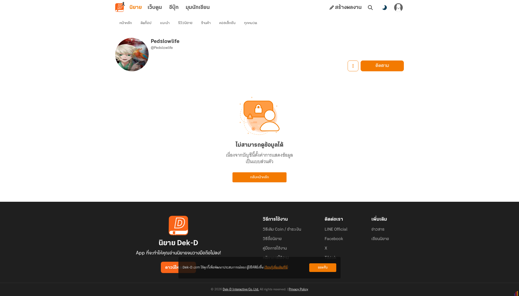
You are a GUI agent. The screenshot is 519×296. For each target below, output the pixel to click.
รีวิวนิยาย (185, 23)
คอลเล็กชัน (227, 23)
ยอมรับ (323, 267)
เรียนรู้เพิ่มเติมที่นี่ (276, 267)
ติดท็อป (146, 23)
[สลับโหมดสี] (384, 7)
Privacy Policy (298, 289)
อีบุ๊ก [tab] (174, 7)
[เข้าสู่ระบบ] (398, 7)
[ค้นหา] (370, 7)
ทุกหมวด (250, 23)
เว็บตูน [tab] (155, 7)
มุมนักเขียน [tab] (198, 7)
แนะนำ (164, 23)
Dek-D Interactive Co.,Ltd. (241, 289)
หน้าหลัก (125, 23)
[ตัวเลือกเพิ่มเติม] (353, 65)
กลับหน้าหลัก (259, 177)
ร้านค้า (206, 23)
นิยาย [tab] (135, 7)
